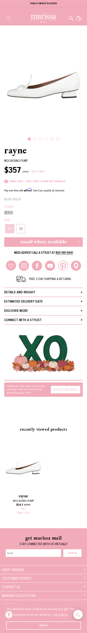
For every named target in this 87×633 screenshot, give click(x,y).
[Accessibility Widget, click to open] (9, 614)
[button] (9, 18)
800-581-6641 (64, 253)
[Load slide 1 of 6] (29, 139)
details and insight (19, 292)
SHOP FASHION (13, 569)
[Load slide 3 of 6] (41, 139)
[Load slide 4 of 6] (46, 139)
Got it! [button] (43, 625)
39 (21, 228)
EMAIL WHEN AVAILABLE (43, 242)
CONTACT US (11, 587)
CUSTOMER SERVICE (16, 578)
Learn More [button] (60, 615)
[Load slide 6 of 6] (58, 139)
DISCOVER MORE (16, 311)
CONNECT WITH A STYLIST (23, 320)
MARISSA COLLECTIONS (19, 595)
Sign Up (72, 553)
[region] (43, 3)
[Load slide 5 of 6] (52, 139)
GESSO (8, 212)
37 (10, 228)
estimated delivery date (23, 301)
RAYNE (15, 150)
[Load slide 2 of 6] (35, 139)
